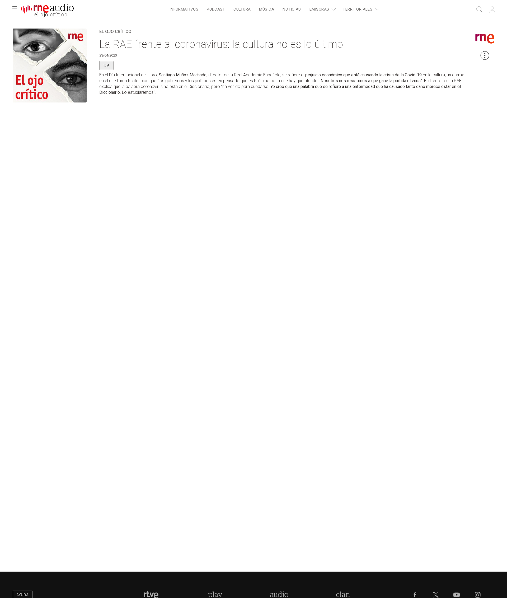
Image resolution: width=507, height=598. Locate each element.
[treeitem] (183, 10)
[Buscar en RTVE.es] (479, 9)
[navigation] (273, 9)
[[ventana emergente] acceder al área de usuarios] (492, 9)
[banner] (47, 9)
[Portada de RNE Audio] (47, 9)
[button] (14, 9)
